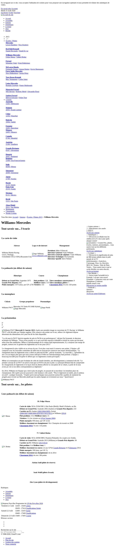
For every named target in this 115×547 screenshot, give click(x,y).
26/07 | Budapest (12, 155)
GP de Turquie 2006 (48, 418)
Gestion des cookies (12, 542)
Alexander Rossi (33, 91)
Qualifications (31, 513)
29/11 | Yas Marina (12, 206)
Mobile (7, 31)
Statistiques (9, 25)
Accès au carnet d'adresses (95, 294)
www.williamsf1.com (39, 256)
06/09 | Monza (11, 166)
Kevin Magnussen (37, 69)
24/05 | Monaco (11, 131)
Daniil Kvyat (23, 51)
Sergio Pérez (23, 73)
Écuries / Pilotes (11, 41)
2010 (38, 413)
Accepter (14, 9)
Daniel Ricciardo (12, 51)
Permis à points (11, 213)
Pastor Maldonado (25, 85)
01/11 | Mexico (11, 194)
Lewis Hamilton (11, 45)
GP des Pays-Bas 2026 (35, 503)
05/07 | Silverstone (12, 149)
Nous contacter (10, 544)
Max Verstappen (11, 79)
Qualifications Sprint (33, 508)
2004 (44, 411)
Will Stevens (10, 91)
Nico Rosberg (23, 45)
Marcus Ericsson (12, 98)
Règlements (10, 209)
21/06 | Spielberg (12, 143)
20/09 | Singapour (12, 172)
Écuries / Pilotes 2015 (34, 217)
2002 (40, 411)
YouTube (17, 13)
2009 (34, 413)
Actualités (8, 21)
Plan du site (9, 540)
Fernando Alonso (12, 69)
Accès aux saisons (92, 233)
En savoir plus (6, 9)
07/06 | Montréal (11, 137)
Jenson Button (24, 69)
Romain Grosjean (12, 85)
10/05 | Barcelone (12, 127)
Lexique (8, 27)
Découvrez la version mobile (96, 285)
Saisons (8, 23)
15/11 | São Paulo (12, 200)
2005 (48, 411)
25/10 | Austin (11, 188)
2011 (42, 413)
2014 (63, 413)
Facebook (4, 13)
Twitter (10, 13)
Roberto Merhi (21, 91)
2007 (26, 413)
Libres (28, 506)
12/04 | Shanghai (12, 115)
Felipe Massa (10, 57)
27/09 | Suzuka (11, 178)
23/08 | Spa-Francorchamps (15, 159)
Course (28, 516)
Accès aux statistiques (94, 251)
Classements (10, 211)
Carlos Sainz (23, 79)
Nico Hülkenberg (12, 73)
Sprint (28, 511)
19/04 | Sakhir (11, 121)
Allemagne (73, 448)
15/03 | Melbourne (12, 103)
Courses (8, 100)
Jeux (7, 29)
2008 (30, 413)
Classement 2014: (56, 285)
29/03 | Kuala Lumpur (13, 109)
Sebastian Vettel (11, 63)
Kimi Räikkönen (24, 63)
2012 (46, 413)
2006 (22, 413)
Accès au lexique (92, 271)
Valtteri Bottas (21, 57)
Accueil (8, 19)
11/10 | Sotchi (10, 184)
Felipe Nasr (23, 98)
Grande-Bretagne (59, 448)
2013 (50, 413)
